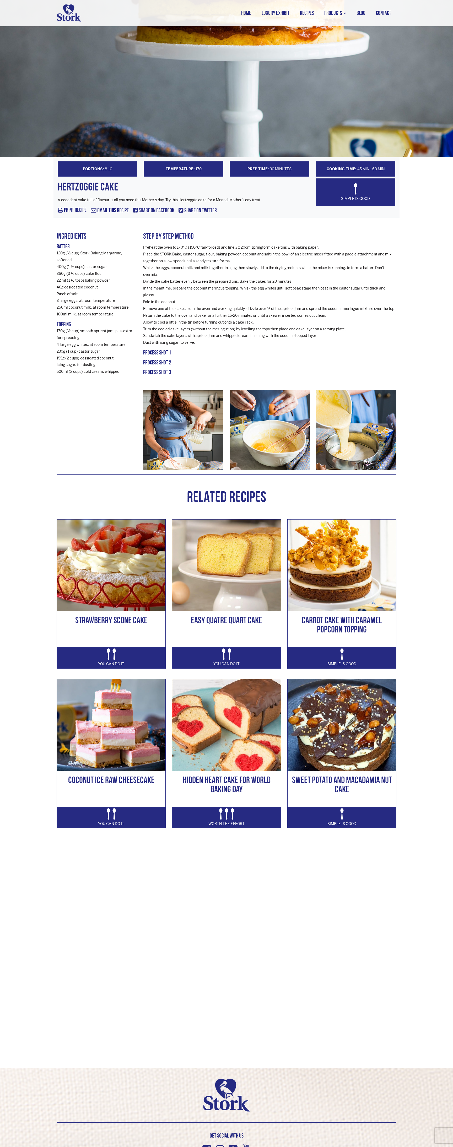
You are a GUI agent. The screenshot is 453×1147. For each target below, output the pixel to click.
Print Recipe (75, 210)
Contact (383, 13)
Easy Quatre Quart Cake (226, 620)
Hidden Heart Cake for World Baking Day (227, 784)
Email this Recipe (112, 210)
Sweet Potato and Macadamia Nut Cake (342, 784)
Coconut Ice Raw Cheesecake (111, 780)
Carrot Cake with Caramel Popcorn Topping (342, 624)
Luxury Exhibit (275, 13)
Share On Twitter (200, 210)
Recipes (307, 13)
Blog (361, 13)
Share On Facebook (156, 210)
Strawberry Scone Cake (111, 620)
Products (333, 13)
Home (246, 13)
